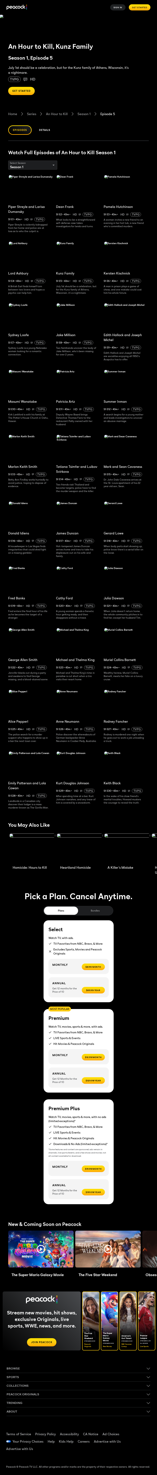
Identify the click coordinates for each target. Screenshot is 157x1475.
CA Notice (90, 1434)
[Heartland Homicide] (80, 848)
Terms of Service (18, 1434)
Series (31, 114)
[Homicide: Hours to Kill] (32, 848)
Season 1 (84, 114)
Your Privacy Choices (28, 1441)
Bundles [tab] (95, 910)
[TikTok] (144, 1429)
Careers (84, 1441)
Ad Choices (110, 1434)
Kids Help (66, 1441)
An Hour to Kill (57, 114)
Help (51, 1441)
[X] (133, 1452)
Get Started (139, 7)
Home (12, 114)
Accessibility (69, 1434)
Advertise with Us (107, 1441)
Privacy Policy (45, 1434)
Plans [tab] (61, 910)
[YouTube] (133, 1441)
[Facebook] (133, 1429)
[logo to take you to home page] (17, 7)
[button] (41, 1249)
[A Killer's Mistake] (127, 848)
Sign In (117, 7)
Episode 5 (107, 114)
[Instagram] (144, 1441)
